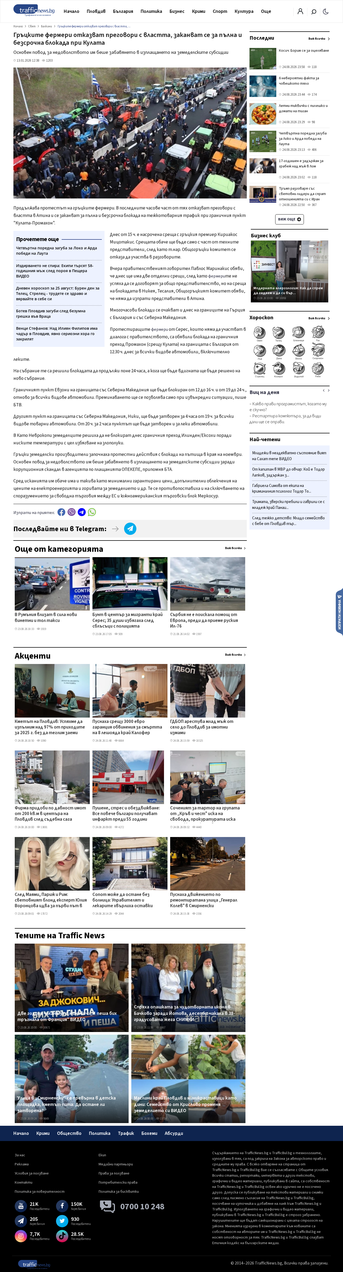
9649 (46, 1119)
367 (313, 204)
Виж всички (233, 548)
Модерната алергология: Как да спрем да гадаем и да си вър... (288, 290)
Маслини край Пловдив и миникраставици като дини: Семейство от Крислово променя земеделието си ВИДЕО (185, 1104)
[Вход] (300, 13)
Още (266, 11)
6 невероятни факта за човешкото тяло (299, 81)
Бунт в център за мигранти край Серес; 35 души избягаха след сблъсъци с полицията (127, 620)
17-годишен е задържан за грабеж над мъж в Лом (301, 163)
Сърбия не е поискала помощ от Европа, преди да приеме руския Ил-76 (204, 620)
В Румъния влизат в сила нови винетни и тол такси (46, 618)
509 (120, 634)
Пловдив (96, 11)
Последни (261, 38)
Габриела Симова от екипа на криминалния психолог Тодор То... (281, 488)
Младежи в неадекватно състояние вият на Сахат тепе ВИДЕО (289, 456)
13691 (43, 827)
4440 (199, 827)
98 (313, 122)
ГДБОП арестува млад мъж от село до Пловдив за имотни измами (201, 727)
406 (313, 149)
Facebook (61, 512)
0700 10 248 (142, 1206)
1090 (43, 741)
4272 (121, 827)
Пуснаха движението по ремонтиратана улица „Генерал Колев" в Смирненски (203, 900)
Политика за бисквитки (119, 1191)
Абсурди (174, 1133)
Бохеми (149, 1133)
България (123, 11)
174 (313, 94)
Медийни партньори (116, 1164)
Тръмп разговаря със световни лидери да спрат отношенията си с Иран (302, 194)
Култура (244, 11)
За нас (20, 1155)
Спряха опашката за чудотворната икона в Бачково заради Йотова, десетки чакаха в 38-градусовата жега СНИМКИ (184, 1013)
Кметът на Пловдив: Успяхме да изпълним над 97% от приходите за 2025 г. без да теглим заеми (50, 727)
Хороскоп (261, 317)
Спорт (220, 11)
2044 (121, 914)
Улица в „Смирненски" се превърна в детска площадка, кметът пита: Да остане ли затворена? (66, 1104)
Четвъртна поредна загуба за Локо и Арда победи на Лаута (303, 139)
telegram (82, 512)
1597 (199, 634)
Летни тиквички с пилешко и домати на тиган (303, 108)
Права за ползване (114, 1173)
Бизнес (177, 11)
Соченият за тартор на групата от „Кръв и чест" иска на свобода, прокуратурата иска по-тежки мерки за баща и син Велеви (205, 814)
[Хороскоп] (289, 377)
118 (313, 67)
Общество (69, 1133)
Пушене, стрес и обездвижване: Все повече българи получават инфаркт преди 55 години (126, 814)
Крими (198, 11)
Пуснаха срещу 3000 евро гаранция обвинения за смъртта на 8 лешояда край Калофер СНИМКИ (127, 728)
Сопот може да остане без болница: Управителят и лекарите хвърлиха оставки (122, 900)
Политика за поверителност (40, 1191)
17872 (43, 914)
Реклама (22, 1164)
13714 (163, 1119)
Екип (102, 1155)
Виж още (287, 219)
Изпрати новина (339, 611)
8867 (162, 1028)
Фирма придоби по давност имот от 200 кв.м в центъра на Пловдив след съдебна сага (50, 814)
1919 (43, 629)
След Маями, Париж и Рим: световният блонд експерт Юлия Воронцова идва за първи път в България (51, 901)
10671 (46, 1028)
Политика (151, 11)
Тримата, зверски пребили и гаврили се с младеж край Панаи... (288, 505)
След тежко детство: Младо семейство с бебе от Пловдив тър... (288, 521)
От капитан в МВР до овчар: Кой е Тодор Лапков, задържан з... (288, 472)
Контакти (23, 1182)
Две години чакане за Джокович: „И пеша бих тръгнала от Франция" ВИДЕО (67, 1016)
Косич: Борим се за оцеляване (304, 50)
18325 (199, 741)
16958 (282, 298)
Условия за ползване (32, 1173)
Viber (72, 512)
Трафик (126, 1133)
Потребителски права (118, 1182)
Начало (71, 11)
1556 (199, 914)
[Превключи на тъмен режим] (326, 11)
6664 (121, 741)
